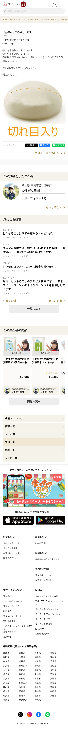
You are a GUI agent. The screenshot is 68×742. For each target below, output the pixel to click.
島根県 (53, 683)
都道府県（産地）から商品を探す (20, 646)
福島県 (38, 657)
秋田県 (6, 657)
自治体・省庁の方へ (44, 580)
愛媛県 (22, 691)
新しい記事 (55, 301)
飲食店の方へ (9, 558)
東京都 (6, 666)
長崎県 (22, 695)
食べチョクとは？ (11, 543)
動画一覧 (10, 450)
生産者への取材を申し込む (47, 559)
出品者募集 (40, 543)
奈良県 (6, 683)
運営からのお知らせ (12, 606)
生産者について (13, 418)
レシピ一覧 (11, 458)
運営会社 (7, 596)
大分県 (53, 695)
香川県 (6, 691)
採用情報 (7, 637)
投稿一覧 (10, 442)
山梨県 (38, 670)
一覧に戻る (34, 308)
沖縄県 (38, 700)
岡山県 (6, 687)
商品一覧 (10, 426)
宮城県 (53, 653)
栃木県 (6, 661)
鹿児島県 (23, 700)
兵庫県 (53, 678)
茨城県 (53, 657)
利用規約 (7, 611)
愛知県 (38, 674)
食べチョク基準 (10, 548)
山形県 (22, 657)
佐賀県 (6, 695)
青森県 (22, 653)
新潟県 (38, 666)
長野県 (53, 670)
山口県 (38, 687)
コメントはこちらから (48, 153)
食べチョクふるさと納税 (46, 596)
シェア (45, 145)
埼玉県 (38, 661)
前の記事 (11, 301)
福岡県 (53, 691)
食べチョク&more (43, 624)
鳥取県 (38, 683)
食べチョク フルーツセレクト (49, 614)
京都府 (22, 678)
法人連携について (43, 575)
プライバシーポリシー (13, 616)
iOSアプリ (40, 629)
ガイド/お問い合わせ (12, 601)
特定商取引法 (9, 621)
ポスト (31, 145)
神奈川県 (23, 666)
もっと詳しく (54, 207)
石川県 (6, 670)
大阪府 (38, 678)
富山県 (53, 666)
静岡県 (22, 674)
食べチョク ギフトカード (46, 619)
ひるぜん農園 (31, 190)
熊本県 (38, 695)
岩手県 (38, 653)
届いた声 (10, 434)
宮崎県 (6, 700)
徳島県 (53, 687)
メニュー (63, 6)
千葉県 (53, 661)
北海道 (6, 653)
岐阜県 (6, 674)
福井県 (22, 670)
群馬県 (22, 661)
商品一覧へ (34, 401)
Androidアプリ (42, 634)
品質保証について (11, 553)
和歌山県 (23, 683)
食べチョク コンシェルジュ (47, 609)
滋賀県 (6, 678)
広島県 (22, 687)
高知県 (38, 691)
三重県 (53, 674)
